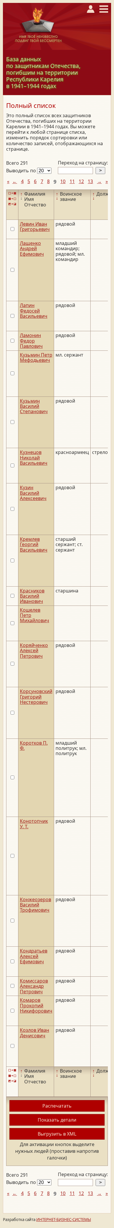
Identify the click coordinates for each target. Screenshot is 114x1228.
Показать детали (57, 1120)
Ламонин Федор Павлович (31, 340)
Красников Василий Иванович (32, 596)
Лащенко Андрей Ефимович (32, 248)
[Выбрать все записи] (12, 193)
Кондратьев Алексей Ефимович (33, 956)
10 (62, 181)
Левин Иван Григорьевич (35, 226)
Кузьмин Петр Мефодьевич (36, 357)
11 (72, 181)
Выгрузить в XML (57, 1134)
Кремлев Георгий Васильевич (33, 544)
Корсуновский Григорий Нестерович (36, 696)
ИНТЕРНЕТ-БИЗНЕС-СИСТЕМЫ (63, 1219)
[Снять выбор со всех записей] (12, 199)
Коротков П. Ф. (34, 745)
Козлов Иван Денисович (34, 1032)
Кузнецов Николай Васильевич (33, 457)
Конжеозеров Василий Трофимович (35, 904)
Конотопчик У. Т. (34, 823)
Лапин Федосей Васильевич (33, 310)
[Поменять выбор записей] (12, 204)
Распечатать (57, 1106)
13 (90, 181)
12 (81, 181)
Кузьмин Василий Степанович (34, 406)
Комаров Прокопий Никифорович (36, 1005)
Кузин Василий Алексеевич (33, 492)
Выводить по (21, 170)
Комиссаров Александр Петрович (34, 986)
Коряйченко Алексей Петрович (34, 650)
